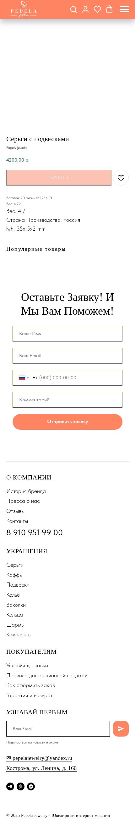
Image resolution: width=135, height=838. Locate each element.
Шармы (15, 624)
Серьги (15, 564)
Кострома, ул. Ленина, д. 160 (41, 768)
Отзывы (15, 511)
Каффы (14, 574)
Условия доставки (27, 665)
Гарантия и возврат (29, 695)
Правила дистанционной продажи (47, 675)
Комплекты (18, 634)
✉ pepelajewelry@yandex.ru (39, 758)
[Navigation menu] (124, 9)
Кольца (14, 614)
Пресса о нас (23, 500)
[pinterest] (20, 786)
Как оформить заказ (30, 685)
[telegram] (10, 786)
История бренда (26, 491)
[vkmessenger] (31, 786)
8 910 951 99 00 (34, 532)
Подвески (18, 584)
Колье (13, 594)
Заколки (16, 604)
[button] (73, 9)
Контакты (17, 521)
